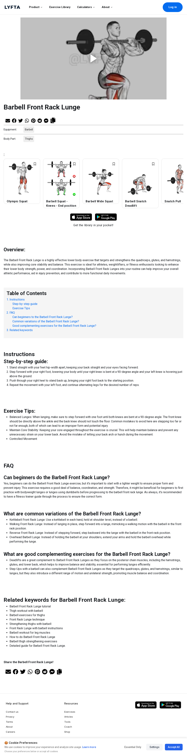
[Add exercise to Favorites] (35, 164)
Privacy (10, 716)
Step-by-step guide (24, 303)
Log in (173, 7)
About (106, 7)
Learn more (89, 747)
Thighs (29, 138)
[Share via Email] (7, 120)
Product (34, 7)
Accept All (174, 747)
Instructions (17, 299)
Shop (67, 731)
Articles (68, 716)
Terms (9, 721)
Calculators (84, 7)
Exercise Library (59, 7)
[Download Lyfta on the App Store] (146, 705)
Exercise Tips (21, 308)
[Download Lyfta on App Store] (81, 217)
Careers (10, 731)
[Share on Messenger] (46, 120)
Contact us (12, 711)
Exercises (69, 711)
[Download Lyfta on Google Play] (106, 217)
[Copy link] (53, 120)
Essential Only (132, 747)
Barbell (29, 129)
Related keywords (21, 330)
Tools (67, 721)
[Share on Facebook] (14, 120)
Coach (68, 726)
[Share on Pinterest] (33, 120)
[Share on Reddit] (39, 120)
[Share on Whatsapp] (27, 120)
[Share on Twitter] (20, 120)
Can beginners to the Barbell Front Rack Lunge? (42, 317)
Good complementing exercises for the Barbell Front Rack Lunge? (54, 325)
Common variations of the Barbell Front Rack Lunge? (45, 321)
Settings (154, 747)
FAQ (12, 312)
